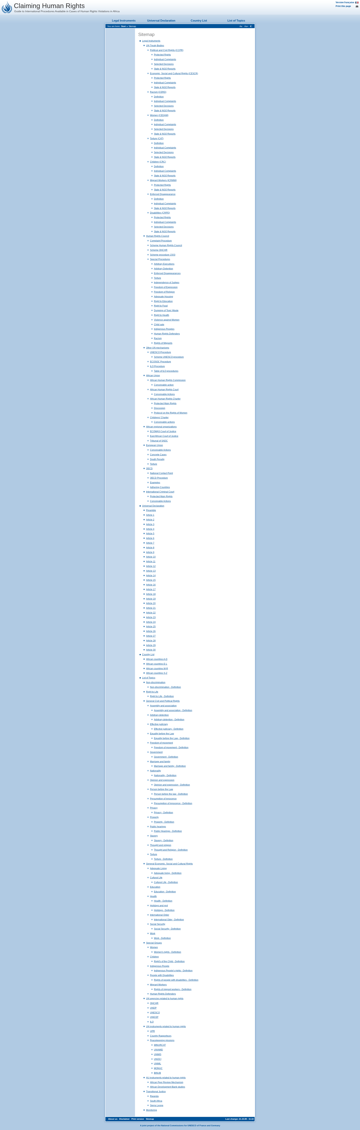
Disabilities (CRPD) (160, 212)
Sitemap (132, 26)
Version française (345, 2)
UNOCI (157, 1059)
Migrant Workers (158, 984)
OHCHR (154, 1003)
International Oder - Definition (169, 919)
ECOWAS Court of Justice (163, 431)
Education (155, 887)
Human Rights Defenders (167, 333)
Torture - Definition (163, 859)
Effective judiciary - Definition (168, 729)
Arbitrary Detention (163, 268)
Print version (137, 1119)
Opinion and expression (162, 780)
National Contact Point (161, 473)
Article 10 (151, 557)
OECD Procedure (159, 478)
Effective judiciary (159, 724)
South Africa (156, 1101)
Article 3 (150, 524)
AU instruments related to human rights (166, 1077)
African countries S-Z (156, 673)
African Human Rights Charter (165, 398)
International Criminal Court (160, 491)
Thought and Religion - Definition (171, 850)
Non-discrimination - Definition (165, 687)
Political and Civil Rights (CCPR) (166, 50)
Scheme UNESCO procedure (169, 357)
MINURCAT (160, 1045)
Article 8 (150, 547)
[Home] (7, 7)
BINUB (157, 1073)
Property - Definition (164, 822)
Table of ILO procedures (166, 371)
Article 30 (151, 650)
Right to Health (161, 315)
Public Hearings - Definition (168, 831)
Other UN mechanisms (157, 347)
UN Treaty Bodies (155, 45)
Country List (199, 20)
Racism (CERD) (158, 92)
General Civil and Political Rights (163, 701)
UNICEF (154, 1017)
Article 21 (151, 608)
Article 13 (151, 571)
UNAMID (158, 1049)
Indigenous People (159, 966)
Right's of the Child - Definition (169, 961)
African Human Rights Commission (168, 380)
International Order (159, 915)
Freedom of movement (161, 743)
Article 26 (151, 631)
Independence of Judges (166, 282)
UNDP (153, 1008)
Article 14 (151, 575)
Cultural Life (156, 877)
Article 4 (150, 529)
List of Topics (236, 20)
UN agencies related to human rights (164, 998)
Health (153, 896)
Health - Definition (163, 901)
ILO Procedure (157, 366)
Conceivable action (164, 385)
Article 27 (151, 636)
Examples (155, 482)
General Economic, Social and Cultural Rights (169, 863)
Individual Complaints (165, 59)
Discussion (159, 408)
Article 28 (151, 640)
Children (154, 956)
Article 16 (151, 584)
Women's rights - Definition (167, 952)
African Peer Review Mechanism (166, 1082)
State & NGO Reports (165, 68)
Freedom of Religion (164, 292)
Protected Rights (162, 54)
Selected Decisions (164, 64)
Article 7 (150, 543)
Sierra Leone (156, 1105)
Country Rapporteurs (160, 1036)
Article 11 (150, 561)
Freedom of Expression (166, 287)
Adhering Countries (160, 487)
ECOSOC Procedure (160, 361)
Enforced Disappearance (163, 194)
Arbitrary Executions (164, 264)
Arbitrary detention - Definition (169, 719)
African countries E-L (156, 664)
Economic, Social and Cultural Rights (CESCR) (174, 73)
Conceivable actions (164, 422)
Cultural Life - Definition (166, 882)
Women (154, 947)
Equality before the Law (162, 733)
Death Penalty (157, 459)
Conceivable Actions (164, 394)
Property (154, 817)
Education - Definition (165, 891)
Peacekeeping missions (162, 1040)
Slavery (154, 836)
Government (156, 752)
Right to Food (161, 305)
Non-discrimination (155, 682)
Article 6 (150, 538)
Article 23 (151, 617)
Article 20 (151, 603)
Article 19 (151, 599)
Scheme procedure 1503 (162, 254)
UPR (152, 1031)
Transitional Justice (156, 1091)
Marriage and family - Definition (170, 766)
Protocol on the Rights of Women (170, 413)
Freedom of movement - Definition (171, 747)
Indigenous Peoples (164, 329)
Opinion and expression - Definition (172, 785)
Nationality (155, 770)
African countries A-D (156, 659)
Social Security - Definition (167, 929)
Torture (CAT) (157, 138)
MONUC (158, 1068)
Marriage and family (160, 761)
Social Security (157, 924)
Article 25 (151, 626)
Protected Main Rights (165, 403)
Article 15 (151, 580)
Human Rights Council (157, 236)
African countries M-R (157, 668)
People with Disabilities (162, 975)
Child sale (159, 324)
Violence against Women (166, 320)
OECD (149, 468)
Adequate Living (158, 868)
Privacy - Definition (163, 812)
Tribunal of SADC (159, 440)
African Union (153, 375)
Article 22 (151, 612)
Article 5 (150, 533)
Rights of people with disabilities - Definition (176, 980)
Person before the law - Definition (171, 794)
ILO (152, 1022)
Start (123, 26)
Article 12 (151, 566)
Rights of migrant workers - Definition (172, 989)
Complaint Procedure (161, 240)
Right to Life (152, 692)
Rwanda (154, 1096)
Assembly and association (163, 705)
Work (152, 933)
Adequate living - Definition (168, 873)
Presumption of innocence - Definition (173, 803)
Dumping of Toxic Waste (166, 310)
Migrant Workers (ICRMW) (163, 180)
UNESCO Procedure (160, 352)
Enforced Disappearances (167, 273)
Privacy (154, 808)
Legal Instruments (124, 20)
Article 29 (151, 645)
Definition (159, 96)
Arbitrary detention (159, 715)
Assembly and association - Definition (173, 710)
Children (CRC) (158, 161)
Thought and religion (160, 845)
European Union (154, 445)
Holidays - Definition (164, 910)
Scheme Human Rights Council (166, 245)
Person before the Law (161, 789)
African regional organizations (161, 426)
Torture (157, 278)
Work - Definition (162, 938)
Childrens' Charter (159, 417)
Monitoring (151, 1110)
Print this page (343, 6)
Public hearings (158, 826)
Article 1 (150, 515)
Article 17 (151, 589)
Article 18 (151, 594)
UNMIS (157, 1054)
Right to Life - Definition (162, 696)
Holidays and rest (159, 905)
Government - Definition (166, 757)
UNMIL (157, 1063)
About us (112, 1119)
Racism (158, 338)
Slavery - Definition (163, 840)
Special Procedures (160, 259)
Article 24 (151, 622)
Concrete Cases (158, 454)
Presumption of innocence (163, 798)
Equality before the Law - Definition (172, 738)
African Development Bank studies (167, 1087)
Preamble (151, 510)
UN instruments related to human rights (166, 1026)
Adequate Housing (163, 296)
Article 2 (150, 519)
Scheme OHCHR (158, 250)
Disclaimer (124, 1119)
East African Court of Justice (164, 436)
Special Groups (154, 943)
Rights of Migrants (163, 343)
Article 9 (150, 552)
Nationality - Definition (165, 775)
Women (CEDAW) (159, 115)
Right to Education (163, 301)
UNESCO (155, 1012)
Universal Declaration (161, 20)
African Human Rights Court (164, 389)
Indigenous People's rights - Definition (173, 970)
